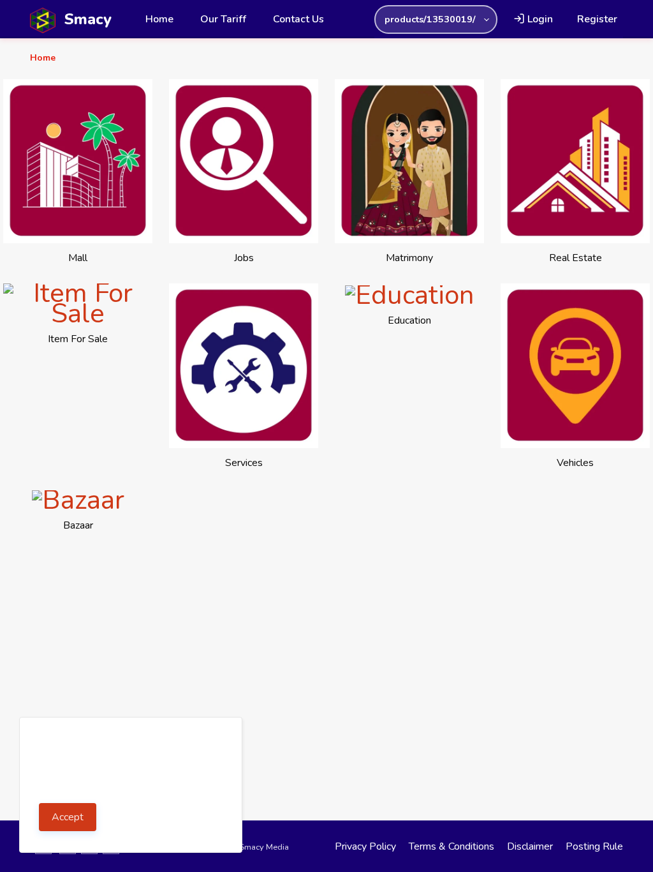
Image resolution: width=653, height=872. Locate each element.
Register (597, 19)
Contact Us (298, 19)
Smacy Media (264, 847)
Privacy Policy (365, 846)
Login (539, 19)
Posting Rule (594, 846)
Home (159, 19)
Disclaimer (530, 846)
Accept (68, 817)
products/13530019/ (430, 19)
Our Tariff (223, 19)
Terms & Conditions (451, 846)
